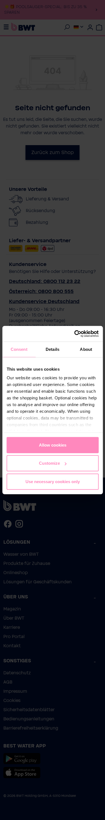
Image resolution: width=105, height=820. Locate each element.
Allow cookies (52, 444)
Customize (49, 463)
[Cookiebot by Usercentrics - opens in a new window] (75, 333)
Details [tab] (52, 349)
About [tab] (86, 349)
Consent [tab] (19, 349)
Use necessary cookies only (52, 481)
